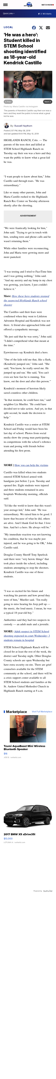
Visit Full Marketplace (42, 712)
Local (8, 27)
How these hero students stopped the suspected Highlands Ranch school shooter (26, 300)
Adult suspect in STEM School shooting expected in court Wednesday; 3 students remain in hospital (27, 635)
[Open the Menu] (5, 5)
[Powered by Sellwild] (47, 891)
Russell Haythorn (23, 125)
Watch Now (47, 5)
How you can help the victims (31, 465)
